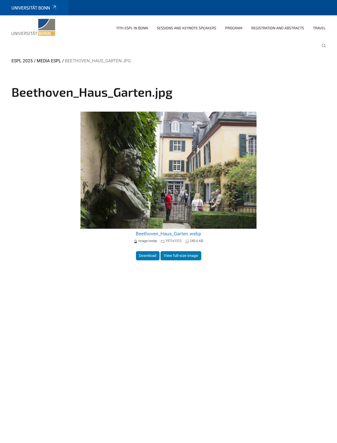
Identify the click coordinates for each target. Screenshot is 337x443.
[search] (322, 49)
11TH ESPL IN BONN (132, 28)
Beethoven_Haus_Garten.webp (168, 234)
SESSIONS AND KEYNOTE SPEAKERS (186, 28)
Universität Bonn (30, 7)
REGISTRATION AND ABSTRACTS (277, 28)
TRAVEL (319, 28)
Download (147, 255)
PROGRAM (233, 28)
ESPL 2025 (22, 60)
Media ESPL (49, 60)
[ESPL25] (33, 27)
